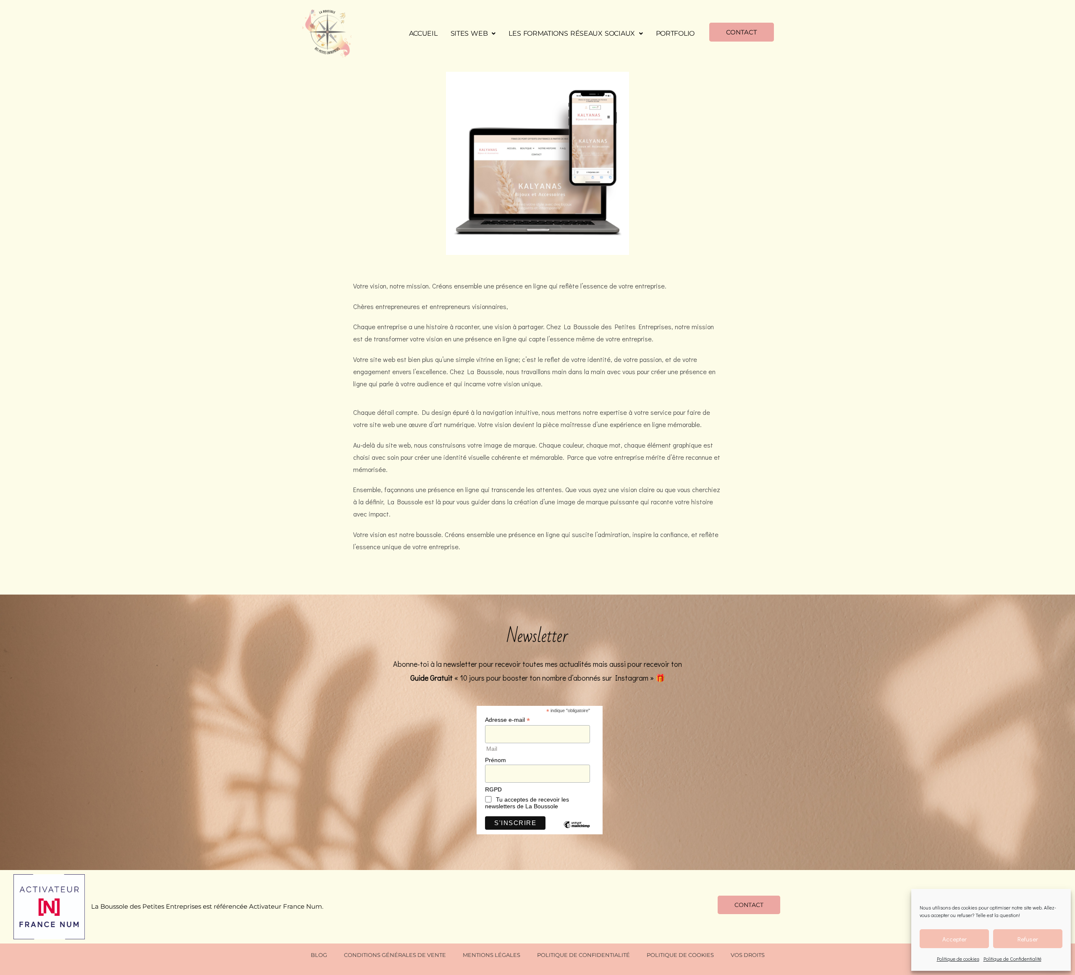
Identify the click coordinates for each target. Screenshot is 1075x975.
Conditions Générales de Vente (395, 954)
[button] (473, 33)
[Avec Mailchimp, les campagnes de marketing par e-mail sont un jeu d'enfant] (577, 831)
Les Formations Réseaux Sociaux (572, 33)
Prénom (495, 760)
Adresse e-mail (507, 720)
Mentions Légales (491, 954)
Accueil (423, 33)
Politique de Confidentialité (1012, 958)
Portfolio (675, 33)
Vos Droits (748, 954)
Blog (319, 954)
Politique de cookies (958, 958)
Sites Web (469, 33)
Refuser (1027, 939)
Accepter (954, 939)
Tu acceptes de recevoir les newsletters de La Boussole (527, 803)
